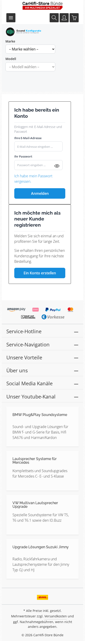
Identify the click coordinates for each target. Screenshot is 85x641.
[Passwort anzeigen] (57, 166)
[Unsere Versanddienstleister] (42, 595)
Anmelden (40, 193)
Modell (10, 59)
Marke (10, 41)
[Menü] (10, 17)
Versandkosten (55, 616)
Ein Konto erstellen (40, 272)
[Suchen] (54, 17)
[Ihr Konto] (64, 17)
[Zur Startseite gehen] (42, 5)
